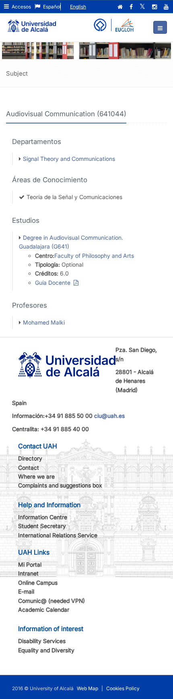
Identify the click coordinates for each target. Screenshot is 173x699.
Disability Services (42, 640)
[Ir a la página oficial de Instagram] (155, 7)
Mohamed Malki (44, 322)
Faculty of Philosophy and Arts (94, 255)
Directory (30, 458)
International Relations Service (57, 535)
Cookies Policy (123, 688)
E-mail (26, 591)
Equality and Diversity (46, 650)
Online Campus (38, 582)
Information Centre (42, 517)
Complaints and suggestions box (60, 485)
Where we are (36, 476)
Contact (28, 467)
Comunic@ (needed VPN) (51, 600)
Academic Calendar (43, 609)
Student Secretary (42, 525)
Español (51, 7)
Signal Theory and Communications (69, 158)
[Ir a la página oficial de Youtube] (167, 7)
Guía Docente (54, 282)
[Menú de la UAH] (160, 27)
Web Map (87, 688)
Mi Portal (29, 564)
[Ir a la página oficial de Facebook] (132, 7)
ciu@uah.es (109, 415)
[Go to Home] (32, 22)
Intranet (28, 573)
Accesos (20, 7)
